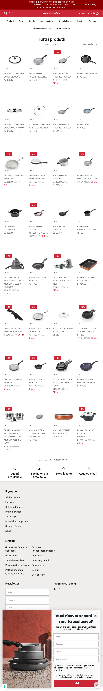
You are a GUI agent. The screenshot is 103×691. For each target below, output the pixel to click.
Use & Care (37, 555)
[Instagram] (59, 589)
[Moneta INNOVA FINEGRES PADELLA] (39, 60)
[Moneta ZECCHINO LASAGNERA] (88, 263)
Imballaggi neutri (40, 560)
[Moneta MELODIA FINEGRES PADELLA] (64, 111)
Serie (21, 21)
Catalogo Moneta (14, 507)
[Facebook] (55, 589)
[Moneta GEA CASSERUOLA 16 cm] (88, 213)
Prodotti (10, 21)
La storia (9, 502)
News (8, 531)
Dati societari (38, 565)
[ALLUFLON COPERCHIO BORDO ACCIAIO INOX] (39, 111)
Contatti (36, 570)
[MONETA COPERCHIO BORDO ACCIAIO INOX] (15, 111)
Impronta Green (13, 511)
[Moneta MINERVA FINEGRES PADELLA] (88, 365)
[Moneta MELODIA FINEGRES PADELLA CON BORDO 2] (39, 416)
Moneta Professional (42, 29)
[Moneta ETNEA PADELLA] (64, 213)
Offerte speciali (63, 29)
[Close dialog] (97, 613)
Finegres (92, 21)
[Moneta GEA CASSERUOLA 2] (15, 213)
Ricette (80, 21)
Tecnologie (10, 516)
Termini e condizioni (15, 560)
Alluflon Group (12, 497)
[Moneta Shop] (51, 13)
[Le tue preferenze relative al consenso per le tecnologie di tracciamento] (4, 686)
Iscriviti (76, 683)
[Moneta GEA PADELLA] (88, 60)
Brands (32, 21)
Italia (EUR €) (90, 5)
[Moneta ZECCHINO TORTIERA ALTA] (64, 416)
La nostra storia (46, 21)
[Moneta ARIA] (88, 111)
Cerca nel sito (39, 574)
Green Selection (65, 21)
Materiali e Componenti (17, 521)
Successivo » (60, 459)
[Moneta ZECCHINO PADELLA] (39, 263)
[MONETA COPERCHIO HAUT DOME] (64, 314)
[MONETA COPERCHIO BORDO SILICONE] (15, 60)
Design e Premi (13, 526)
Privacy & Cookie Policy (17, 565)
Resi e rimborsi (13, 555)
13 (49, 459)
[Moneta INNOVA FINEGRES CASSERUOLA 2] (64, 162)
